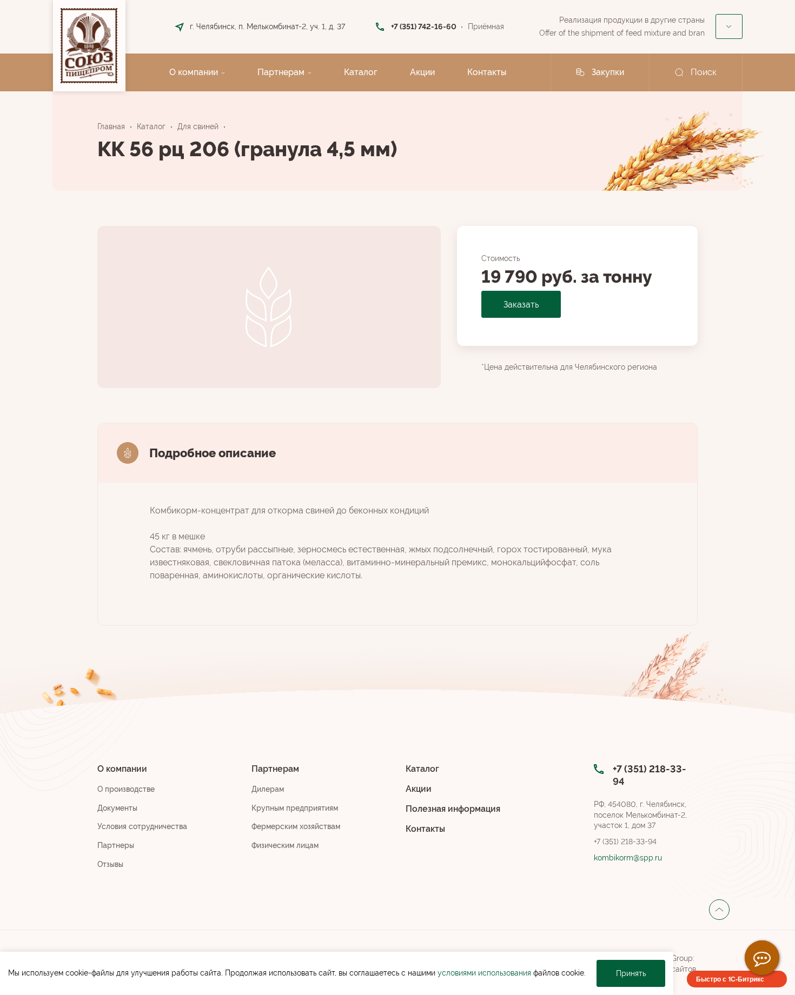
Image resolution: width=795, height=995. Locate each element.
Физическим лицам (285, 845)
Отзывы (110, 864)
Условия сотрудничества (142, 826)
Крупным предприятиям (294, 808)
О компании (193, 72)
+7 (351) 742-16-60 (423, 26)
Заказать (521, 304)
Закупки (608, 72)
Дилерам (267, 789)
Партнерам (280, 72)
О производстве (126, 789)
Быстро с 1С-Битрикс (730, 979)
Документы (117, 808)
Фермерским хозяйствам (295, 826)
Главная (111, 126)
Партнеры (115, 845)
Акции (422, 72)
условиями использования (484, 973)
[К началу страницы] (719, 909)
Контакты (486, 72)
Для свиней (197, 126)
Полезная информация (453, 809)
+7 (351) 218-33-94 (625, 841)
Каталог (360, 72)
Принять (631, 973)
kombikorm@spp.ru (628, 857)
